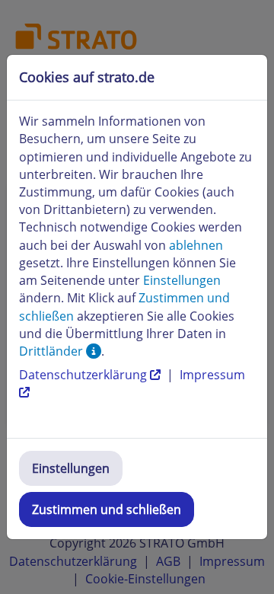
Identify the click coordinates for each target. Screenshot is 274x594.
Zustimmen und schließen (106, 509)
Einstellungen (71, 468)
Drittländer (52, 351)
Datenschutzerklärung (84, 374)
